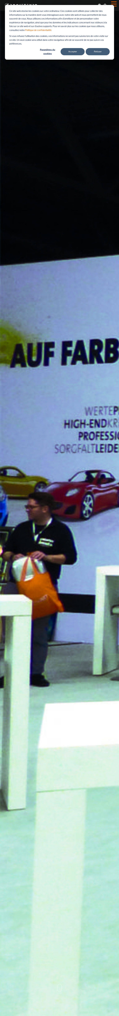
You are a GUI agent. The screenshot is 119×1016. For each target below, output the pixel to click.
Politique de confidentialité (38, 30)
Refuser (98, 51)
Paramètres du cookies (47, 51)
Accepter (72, 51)
